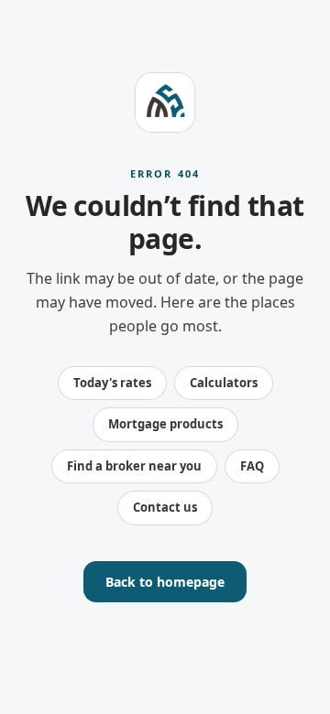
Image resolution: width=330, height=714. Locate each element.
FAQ (252, 466)
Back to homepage (165, 581)
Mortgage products (165, 424)
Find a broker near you (134, 466)
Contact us (165, 507)
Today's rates (112, 382)
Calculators (224, 382)
